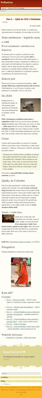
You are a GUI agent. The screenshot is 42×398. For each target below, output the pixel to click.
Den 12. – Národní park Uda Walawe (20, 307)
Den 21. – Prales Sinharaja (16, 324)
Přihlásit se (6, 384)
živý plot (23, 392)
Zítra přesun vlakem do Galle (20, 242)
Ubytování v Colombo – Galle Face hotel (21, 337)
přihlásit (6, 359)
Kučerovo (14, 387)
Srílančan (7, 2)
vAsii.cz (24, 390)
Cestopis (5, 22)
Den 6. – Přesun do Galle (16, 300)
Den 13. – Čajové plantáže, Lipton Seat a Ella (23, 326)
